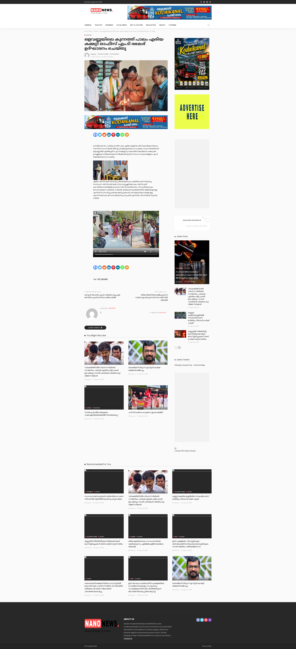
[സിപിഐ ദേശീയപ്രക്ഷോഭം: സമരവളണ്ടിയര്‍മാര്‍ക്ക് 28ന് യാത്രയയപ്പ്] (104, 397)
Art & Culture (136, 25)
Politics (98, 25)
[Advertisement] (192, 173)
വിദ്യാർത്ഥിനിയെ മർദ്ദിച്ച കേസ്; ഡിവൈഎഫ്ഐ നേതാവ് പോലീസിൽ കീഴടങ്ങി (151, 297)
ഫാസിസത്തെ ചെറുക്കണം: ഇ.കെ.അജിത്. (145, 412)
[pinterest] (207, 2)
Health (162, 25)
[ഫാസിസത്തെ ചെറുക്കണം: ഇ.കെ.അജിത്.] (148, 397)
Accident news (180, 491)
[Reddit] (104, 135)
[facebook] (201, 2)
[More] (127, 135)
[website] (101, 312)
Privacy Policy (207, 646)
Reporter (93, 54)
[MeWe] (118, 135)
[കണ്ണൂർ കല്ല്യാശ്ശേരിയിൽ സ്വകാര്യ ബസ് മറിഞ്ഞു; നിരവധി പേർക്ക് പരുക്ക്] (180, 315)
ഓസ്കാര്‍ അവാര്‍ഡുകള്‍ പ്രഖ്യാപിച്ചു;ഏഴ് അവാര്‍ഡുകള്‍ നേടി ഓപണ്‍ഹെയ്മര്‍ (102, 296)
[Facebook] (95, 135)
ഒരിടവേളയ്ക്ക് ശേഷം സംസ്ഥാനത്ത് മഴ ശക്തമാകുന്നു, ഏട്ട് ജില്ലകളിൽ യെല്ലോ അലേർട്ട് (145, 544)
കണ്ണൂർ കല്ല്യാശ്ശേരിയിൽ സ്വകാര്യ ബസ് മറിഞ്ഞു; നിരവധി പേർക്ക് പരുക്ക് (198, 317)
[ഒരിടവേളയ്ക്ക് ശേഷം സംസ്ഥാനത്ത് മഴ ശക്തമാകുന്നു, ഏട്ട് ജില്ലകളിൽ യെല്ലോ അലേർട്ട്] (148, 526)
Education (151, 25)
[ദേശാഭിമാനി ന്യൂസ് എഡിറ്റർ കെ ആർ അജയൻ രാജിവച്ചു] (148, 352)
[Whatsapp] (122, 135)
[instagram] (210, 2)
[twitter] (204, 2)
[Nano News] (101, 625)
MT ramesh (103, 279)
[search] (209, 25)
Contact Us (128, 638)
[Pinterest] (113, 135)
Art (176, 536)
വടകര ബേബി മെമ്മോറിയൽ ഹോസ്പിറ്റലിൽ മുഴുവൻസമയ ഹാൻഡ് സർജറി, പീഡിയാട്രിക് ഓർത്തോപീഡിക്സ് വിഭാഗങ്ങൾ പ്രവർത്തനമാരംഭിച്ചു (103, 587)
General (87, 25)
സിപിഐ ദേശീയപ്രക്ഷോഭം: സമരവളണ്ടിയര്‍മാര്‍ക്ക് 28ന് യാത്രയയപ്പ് (101, 413)
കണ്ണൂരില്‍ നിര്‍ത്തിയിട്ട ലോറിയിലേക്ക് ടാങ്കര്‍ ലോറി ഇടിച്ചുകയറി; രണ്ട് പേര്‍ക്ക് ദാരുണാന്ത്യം (198, 335)
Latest (89, 363)
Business (109, 25)
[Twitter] (100, 135)
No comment (115, 54)
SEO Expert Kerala (188, 451)
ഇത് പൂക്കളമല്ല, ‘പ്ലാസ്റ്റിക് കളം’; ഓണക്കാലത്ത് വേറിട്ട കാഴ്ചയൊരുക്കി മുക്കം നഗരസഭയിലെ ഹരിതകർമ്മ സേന (190, 544)
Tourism (172, 25)
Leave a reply (94, 328)
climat (133, 536)
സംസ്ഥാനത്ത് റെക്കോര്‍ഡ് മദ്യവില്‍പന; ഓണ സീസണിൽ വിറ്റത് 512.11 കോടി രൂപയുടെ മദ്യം (191, 274)
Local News (121, 25)
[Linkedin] (109, 135)
